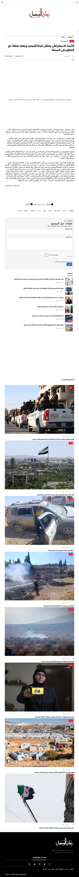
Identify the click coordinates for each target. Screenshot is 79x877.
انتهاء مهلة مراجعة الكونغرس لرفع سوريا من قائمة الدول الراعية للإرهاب (55, 495)
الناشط (26, 210)
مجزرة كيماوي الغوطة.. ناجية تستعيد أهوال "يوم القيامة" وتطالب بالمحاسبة (54, 717)
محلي (63, 37)
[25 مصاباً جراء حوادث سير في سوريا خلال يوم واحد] (39, 544)
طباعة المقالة (8, 56)
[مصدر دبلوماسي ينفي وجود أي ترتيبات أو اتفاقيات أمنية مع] (39, 822)
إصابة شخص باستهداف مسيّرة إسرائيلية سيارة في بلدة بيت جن (57, 662)
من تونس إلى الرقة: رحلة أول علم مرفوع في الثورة (50, 307)
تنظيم (44, 210)
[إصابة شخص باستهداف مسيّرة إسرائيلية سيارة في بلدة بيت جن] (39, 655)
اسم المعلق (69, 229)
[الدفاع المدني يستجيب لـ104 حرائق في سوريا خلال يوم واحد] (39, 600)
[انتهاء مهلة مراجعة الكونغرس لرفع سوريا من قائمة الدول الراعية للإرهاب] (39, 489)
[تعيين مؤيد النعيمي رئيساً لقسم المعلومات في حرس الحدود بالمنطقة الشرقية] (69, 294)
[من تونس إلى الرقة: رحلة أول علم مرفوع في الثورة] (69, 313)
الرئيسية (70, 37)
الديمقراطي (57, 210)
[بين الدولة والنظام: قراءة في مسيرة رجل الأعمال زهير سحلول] (69, 322)
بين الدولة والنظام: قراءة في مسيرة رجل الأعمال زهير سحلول (48, 316)
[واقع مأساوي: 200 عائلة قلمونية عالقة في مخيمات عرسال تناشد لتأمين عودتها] (69, 331)
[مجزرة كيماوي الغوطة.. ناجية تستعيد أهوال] (39, 711)
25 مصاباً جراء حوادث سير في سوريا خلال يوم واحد (61, 551)
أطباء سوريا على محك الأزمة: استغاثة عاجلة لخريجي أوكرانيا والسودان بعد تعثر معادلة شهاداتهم (39, 279)
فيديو (53, 869)
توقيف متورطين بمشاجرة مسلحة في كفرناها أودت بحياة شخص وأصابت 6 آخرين (53, 439)
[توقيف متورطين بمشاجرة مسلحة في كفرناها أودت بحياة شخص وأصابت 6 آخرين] (39, 433)
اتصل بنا (45, 869)
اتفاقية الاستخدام (59, 869)
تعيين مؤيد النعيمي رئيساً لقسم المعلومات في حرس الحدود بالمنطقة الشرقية (43, 288)
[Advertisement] (39, 122)
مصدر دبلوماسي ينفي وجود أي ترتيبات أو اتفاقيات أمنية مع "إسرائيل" (56, 828)
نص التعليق (69, 237)
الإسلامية (32, 210)
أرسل (69, 264)
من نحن (66, 869)
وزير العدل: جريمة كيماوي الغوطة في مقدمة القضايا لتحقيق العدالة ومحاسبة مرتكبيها (41, 298)
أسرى (39, 210)
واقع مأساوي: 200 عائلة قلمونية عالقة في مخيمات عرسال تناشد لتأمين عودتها (44, 325)
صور (49, 869)
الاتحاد (64, 210)
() (48, 204)
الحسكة (19, 210)
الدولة (49, 210)
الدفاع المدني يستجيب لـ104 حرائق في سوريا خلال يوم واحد (58, 606)
